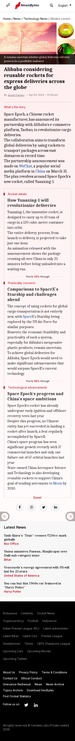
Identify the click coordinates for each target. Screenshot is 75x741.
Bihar (7, 559)
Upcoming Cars (13, 651)
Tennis (28, 643)
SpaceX (28, 317)
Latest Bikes (11, 636)
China (40, 171)
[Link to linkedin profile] (36, 705)
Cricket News (46, 613)
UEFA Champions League (53, 643)
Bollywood (10, 613)
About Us (9, 672)
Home (7, 18)
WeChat (25, 166)
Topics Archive (13, 690)
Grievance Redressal (17, 684)
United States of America (21, 575)
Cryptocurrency (13, 621)
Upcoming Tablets (15, 658)
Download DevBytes (40, 690)
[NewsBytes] (27, 5)
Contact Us (10, 678)
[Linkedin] (56, 508)
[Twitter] (44, 508)
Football (33, 621)
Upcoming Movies (39, 651)
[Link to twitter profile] (26, 705)
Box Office (11, 543)
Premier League (51, 636)
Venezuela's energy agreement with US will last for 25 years (36, 569)
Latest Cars (30, 636)
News (17, 18)
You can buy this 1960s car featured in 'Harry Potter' (32, 585)
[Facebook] (20, 508)
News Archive (55, 684)
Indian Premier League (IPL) (21, 628)
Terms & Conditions (54, 672)
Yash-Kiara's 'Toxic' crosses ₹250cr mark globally (35, 538)
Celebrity (27, 613)
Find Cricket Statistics (17, 696)
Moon (57, 483)
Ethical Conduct (31, 678)
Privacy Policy (28, 672)
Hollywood (49, 621)
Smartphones (11, 643)
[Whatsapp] (32, 508)
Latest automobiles (55, 628)
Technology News (35, 18)
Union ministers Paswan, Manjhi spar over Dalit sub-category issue (35, 553)
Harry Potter (12, 591)
